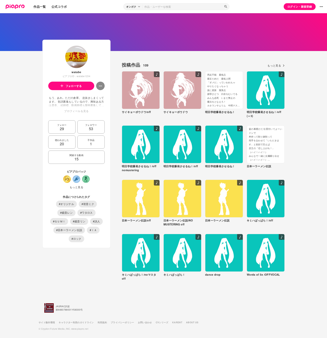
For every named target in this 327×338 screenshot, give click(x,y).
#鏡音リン (79, 221)
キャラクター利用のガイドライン (76, 322)
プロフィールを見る (76, 111)
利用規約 (102, 322)
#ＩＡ (93, 230)
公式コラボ (59, 6)
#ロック (76, 239)
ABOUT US (192, 322)
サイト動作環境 (47, 322)
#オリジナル (66, 204)
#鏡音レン (66, 212)
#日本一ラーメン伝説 (69, 230)
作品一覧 (39, 6)
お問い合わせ (145, 322)
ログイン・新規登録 (299, 6)
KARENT (177, 322)
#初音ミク (88, 204)
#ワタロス (86, 212)
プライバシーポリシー (122, 322)
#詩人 (96, 221)
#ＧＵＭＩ (59, 221)
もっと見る (76, 187)
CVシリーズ (162, 322)
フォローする (74, 86)
